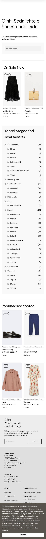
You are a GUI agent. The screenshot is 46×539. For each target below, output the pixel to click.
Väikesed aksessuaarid (19, 171)
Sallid (12, 166)
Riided (9, 210)
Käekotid (14, 192)
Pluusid (13, 231)
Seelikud (13, 108)
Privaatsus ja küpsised (32, 492)
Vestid (13, 262)
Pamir (4, 402)
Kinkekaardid (15, 205)
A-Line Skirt (8, 111)
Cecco (26, 349)
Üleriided (11, 271)
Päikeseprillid (15, 162)
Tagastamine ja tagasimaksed (30, 497)
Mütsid (13, 158)
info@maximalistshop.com (14, 463)
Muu (9, 201)
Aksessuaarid (12, 144)
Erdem (5, 108)
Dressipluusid (15, 214)
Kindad (13, 153)
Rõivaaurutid (12, 266)
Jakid (12, 275)
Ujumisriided (15, 258)
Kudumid (13, 223)
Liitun (35, 441)
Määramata (12, 197)
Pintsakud (14, 227)
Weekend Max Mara (32, 108)
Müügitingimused (30, 503)
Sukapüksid (15, 249)
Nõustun (23, 534)
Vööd (12, 175)
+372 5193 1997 (10, 460)
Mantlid (13, 284)
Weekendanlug (7, 349)
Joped (13, 279)
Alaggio (28, 111)
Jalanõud (14, 188)
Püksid (13, 236)
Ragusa (27, 402)
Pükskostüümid (16, 240)
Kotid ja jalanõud (14, 184)
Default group (13, 179)
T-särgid (13, 253)
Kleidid (13, 218)
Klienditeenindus (30, 488)
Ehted (12, 149)
